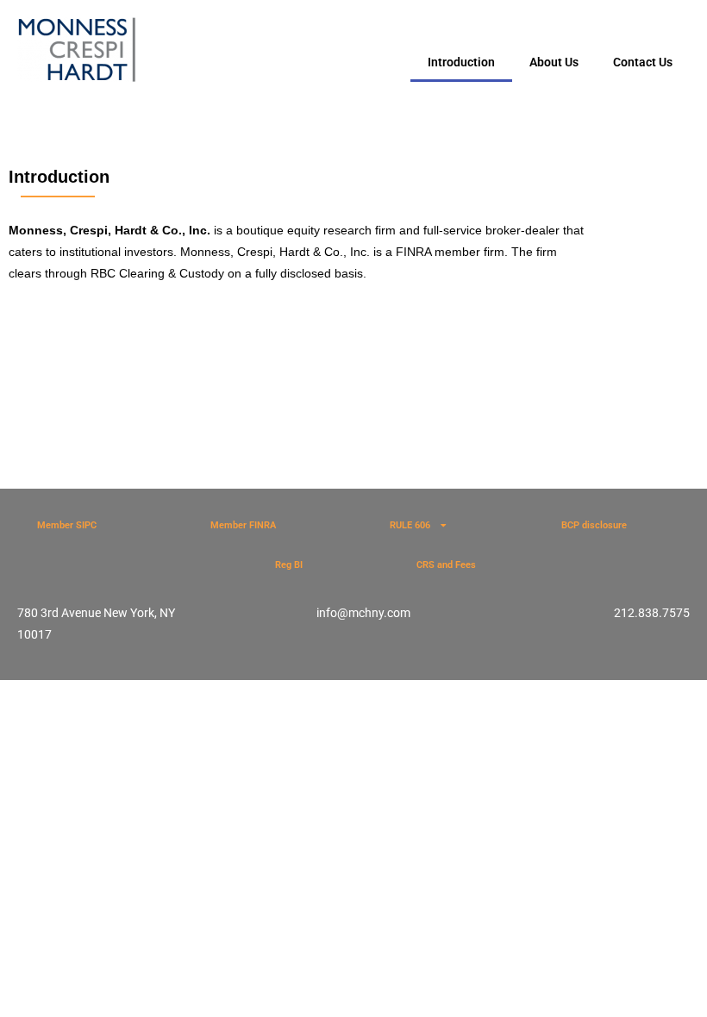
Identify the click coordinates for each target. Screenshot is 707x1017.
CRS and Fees (446, 565)
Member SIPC (67, 525)
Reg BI (289, 565)
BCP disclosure (594, 525)
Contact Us (643, 62)
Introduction (461, 62)
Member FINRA (243, 525)
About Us (554, 62)
